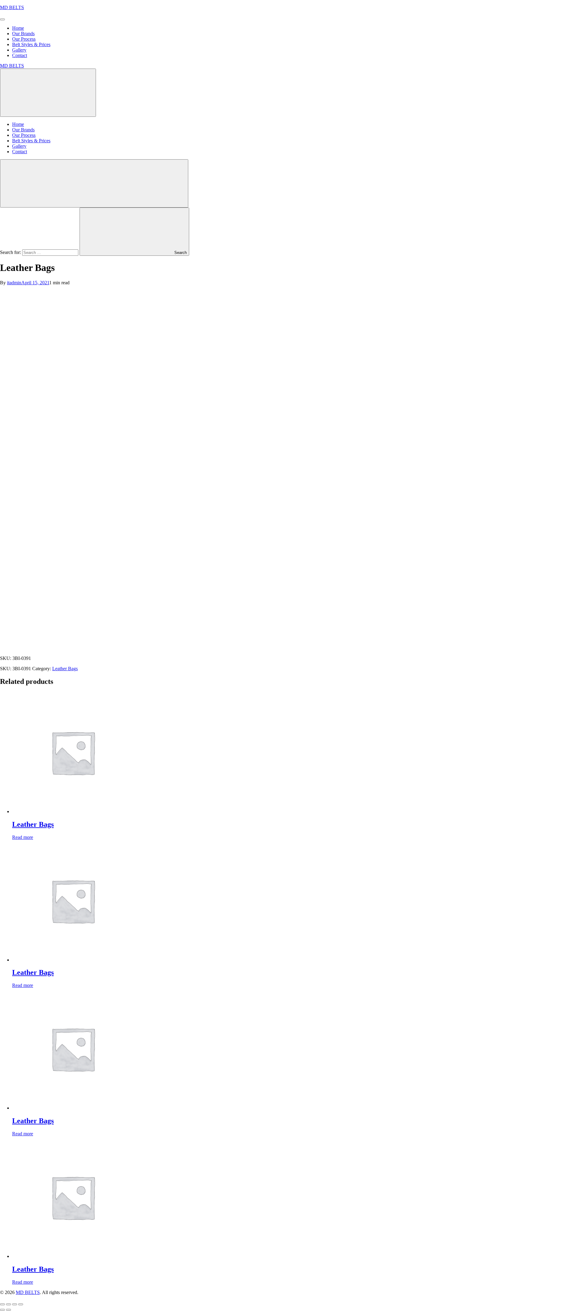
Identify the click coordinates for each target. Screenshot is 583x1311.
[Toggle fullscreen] (8, 1304)
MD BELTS (12, 7)
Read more (22, 837)
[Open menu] (2, 19)
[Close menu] (48, 93)
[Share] (14, 1304)
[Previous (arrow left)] (2, 1310)
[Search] (94, 183)
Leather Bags (65, 668)
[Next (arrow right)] (8, 1310)
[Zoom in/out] (2, 1304)
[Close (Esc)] (20, 1304)
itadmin (14, 282)
